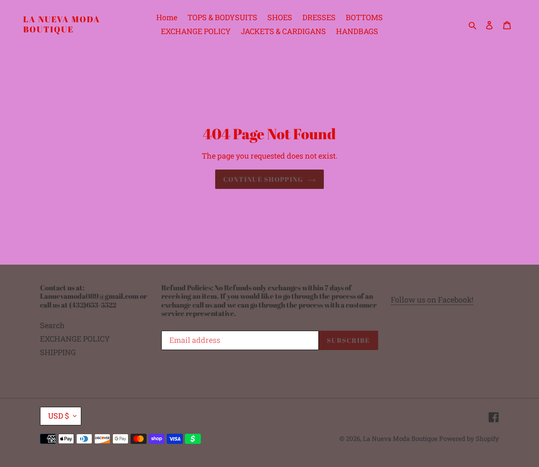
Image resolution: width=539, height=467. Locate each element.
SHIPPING (58, 352)
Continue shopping (263, 179)
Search (52, 325)
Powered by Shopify (469, 438)
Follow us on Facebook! (432, 300)
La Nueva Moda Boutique (61, 24)
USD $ (58, 416)
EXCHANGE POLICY (75, 339)
